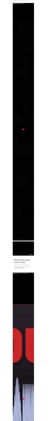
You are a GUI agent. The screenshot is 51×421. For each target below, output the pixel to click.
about (24, 0)
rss (29, 0)
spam (27, 0)
